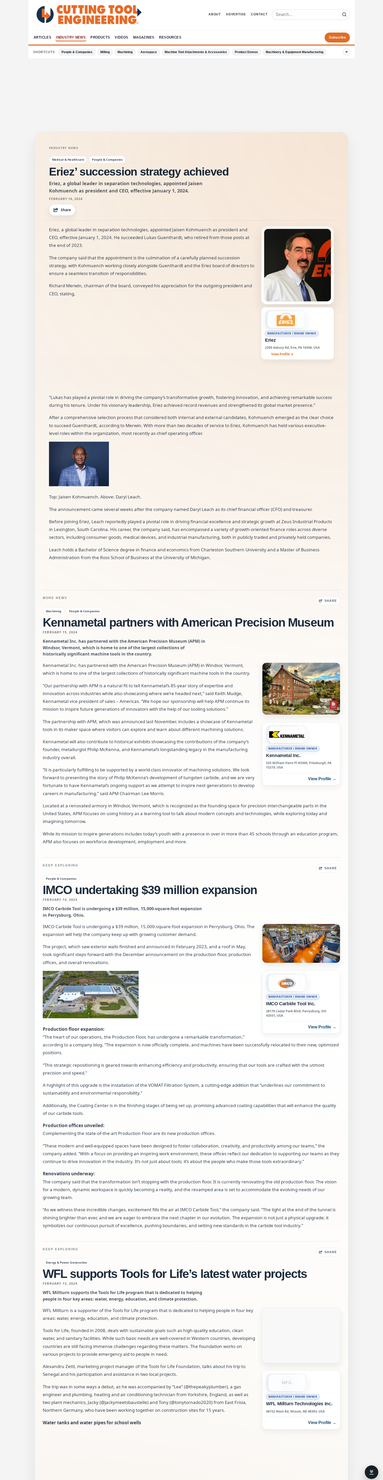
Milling (105, 52)
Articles (42, 37)
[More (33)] (346, 52)
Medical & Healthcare (68, 159)
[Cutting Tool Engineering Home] (89, 15)
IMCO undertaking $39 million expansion (150, 890)
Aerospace (148, 52)
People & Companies (76, 52)
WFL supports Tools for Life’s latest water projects (175, 1274)
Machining (125, 52)
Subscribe (337, 37)
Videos (121, 37)
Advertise (236, 14)
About (214, 14)
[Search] (344, 14)
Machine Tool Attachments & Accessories (196, 52)
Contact (259, 14)
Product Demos (246, 52)
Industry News (71, 37)
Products (100, 37)
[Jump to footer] (371, 1472)
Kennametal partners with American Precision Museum (188, 622)
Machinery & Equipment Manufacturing (294, 52)
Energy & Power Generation (66, 1262)
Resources (170, 37)
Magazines (144, 37)
